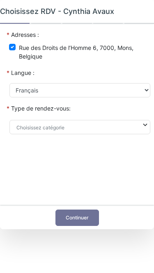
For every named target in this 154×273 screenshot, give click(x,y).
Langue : (22, 72)
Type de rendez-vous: (41, 108)
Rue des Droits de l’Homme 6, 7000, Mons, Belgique (76, 52)
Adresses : (25, 34)
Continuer (77, 217)
